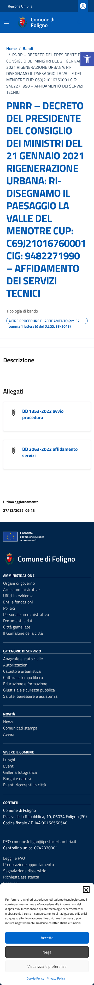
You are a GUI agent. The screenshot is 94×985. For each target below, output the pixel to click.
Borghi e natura (17, 778)
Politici (9, 608)
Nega (47, 952)
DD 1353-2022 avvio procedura (43, 414)
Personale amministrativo (26, 614)
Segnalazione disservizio (24, 871)
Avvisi (8, 734)
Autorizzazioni (15, 665)
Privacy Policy (56, 978)
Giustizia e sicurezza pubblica (29, 690)
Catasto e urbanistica (22, 671)
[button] (87, 59)
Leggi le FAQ (14, 858)
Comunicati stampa (20, 728)
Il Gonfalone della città (23, 633)
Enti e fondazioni (18, 602)
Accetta (47, 938)
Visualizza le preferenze (47, 966)
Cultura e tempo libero (23, 677)
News (8, 722)
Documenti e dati (18, 621)
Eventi (9, 766)
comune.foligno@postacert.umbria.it (44, 841)
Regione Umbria (20, 6)
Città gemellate (16, 627)
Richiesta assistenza (21, 877)
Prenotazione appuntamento (28, 864)
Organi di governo (19, 583)
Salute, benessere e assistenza (30, 696)
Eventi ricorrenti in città (24, 785)
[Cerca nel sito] (80, 22)
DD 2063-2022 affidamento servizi (50, 452)
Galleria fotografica (20, 772)
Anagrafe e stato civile (23, 659)
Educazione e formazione (25, 684)
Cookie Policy (35, 978)
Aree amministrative (21, 589)
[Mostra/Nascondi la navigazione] (6, 22)
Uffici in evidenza (18, 596)
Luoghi (9, 760)
